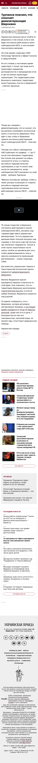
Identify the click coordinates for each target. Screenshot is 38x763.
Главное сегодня (9, 380)
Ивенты (25, 650)
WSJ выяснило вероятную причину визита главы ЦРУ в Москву (25, 386)
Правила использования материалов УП (18, 653)
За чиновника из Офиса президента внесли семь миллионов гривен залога (18, 540)
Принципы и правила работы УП (18, 658)
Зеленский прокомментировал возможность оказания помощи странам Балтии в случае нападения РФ (26, 441)
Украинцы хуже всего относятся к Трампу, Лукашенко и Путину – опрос (18, 579)
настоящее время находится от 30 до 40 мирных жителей (18, 310)
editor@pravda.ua (25, 743)
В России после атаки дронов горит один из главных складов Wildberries (26, 456)
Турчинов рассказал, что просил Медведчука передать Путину (17, 499)
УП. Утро (23, 8)
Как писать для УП (13, 660)
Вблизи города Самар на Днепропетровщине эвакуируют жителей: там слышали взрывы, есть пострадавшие (26, 413)
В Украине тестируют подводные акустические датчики (18, 588)
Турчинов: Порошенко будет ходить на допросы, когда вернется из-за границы (15, 482)
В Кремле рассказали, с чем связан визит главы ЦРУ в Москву (26, 426)
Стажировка (25, 660)
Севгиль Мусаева (25, 739)
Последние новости (12, 512)
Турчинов (5, 333)
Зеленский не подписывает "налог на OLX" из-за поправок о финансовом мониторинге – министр (18, 519)
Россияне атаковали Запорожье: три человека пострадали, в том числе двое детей (17, 551)
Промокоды (18, 663)
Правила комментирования (12, 372)
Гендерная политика (24, 655)
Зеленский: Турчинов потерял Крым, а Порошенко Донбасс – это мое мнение (18, 491)
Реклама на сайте (15, 650)
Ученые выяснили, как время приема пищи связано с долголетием (16, 530)
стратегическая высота (12, 291)
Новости (5, 8)
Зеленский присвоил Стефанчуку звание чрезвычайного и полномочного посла (26, 399)
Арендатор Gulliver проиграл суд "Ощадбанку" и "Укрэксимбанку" (17, 560)
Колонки (31, 8)
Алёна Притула (27, 741)
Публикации (14, 8)
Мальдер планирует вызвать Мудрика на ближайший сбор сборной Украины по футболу (16, 569)
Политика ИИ (10, 655)
